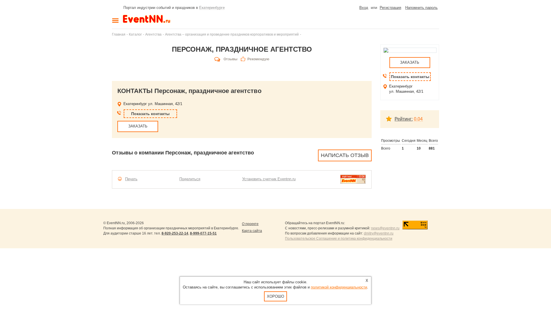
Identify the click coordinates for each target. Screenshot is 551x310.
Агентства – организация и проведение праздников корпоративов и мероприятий (232, 34)
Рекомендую (258, 59)
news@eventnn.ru (385, 228)
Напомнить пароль (421, 7)
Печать (131, 179)
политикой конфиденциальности (339, 287)
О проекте (250, 224)
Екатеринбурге (212, 7)
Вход (363, 7)
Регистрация (390, 7)
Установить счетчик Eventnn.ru (269, 179)
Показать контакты (150, 113)
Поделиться (189, 179)
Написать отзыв (345, 155)
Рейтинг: (404, 119)
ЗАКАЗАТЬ (138, 126)
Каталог (135, 34)
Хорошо (275, 296)
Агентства (153, 34)
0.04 (418, 119)
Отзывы (230, 59)
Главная (118, 34)
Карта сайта (252, 231)
